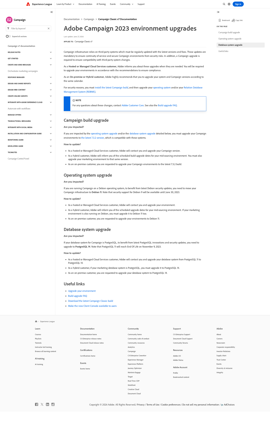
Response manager (16, 77)
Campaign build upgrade (229, 32)
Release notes (14, 52)
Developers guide (15, 146)
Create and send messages (19, 65)
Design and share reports (19, 83)
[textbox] (28, 28)
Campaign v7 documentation (21, 46)
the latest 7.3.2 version (92, 137)
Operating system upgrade (229, 38)
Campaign (89, 19)
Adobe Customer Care (133, 105)
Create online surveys (18, 96)
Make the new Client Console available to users (92, 305)
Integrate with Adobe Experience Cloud (25, 102)
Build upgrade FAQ (167, 105)
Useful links (223, 51)
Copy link (239, 20)
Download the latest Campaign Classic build (90, 300)
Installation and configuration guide (25, 134)
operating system (162, 87)
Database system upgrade (230, 44)
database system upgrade (142, 133)
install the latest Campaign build (111, 87)
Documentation (72, 19)
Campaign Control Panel (18, 158)
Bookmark (226, 20)
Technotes (12, 152)
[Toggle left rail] (51, 12)
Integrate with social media (20, 127)
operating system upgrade (104, 133)
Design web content (16, 90)
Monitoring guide (15, 140)
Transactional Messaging (19, 121)
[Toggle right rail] (218, 12)
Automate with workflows (19, 108)
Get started (13, 58)
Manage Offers (14, 115)
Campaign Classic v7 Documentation (117, 19)
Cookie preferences (170, 404)
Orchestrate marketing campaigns (23, 71)
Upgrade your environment (82, 290)
